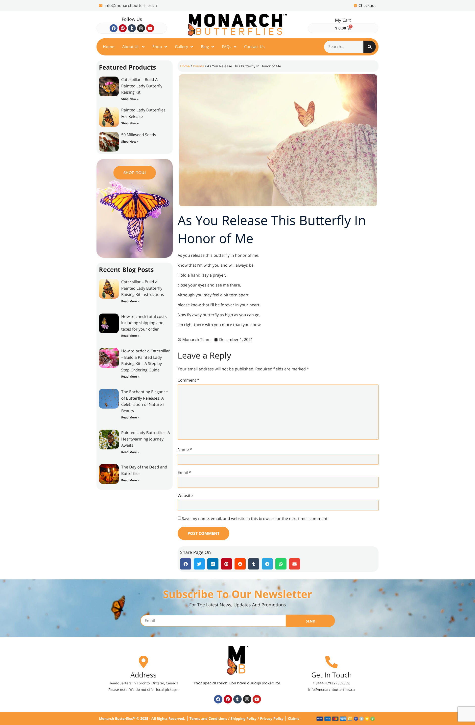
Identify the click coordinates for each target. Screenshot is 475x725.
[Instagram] (141, 28)
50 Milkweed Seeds (138, 134)
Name (185, 449)
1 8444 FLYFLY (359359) (331, 683)
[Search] (369, 47)
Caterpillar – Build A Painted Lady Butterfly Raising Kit (141, 86)
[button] (185, 564)
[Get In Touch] (331, 662)
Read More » (130, 301)
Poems (198, 66)
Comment (188, 380)
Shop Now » (130, 99)
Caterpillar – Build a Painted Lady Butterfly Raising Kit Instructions (142, 288)
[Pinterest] (123, 28)
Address (143, 674)
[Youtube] (150, 28)
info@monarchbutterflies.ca (331, 689)
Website (185, 495)
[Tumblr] (132, 28)
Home (185, 66)
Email (184, 472)
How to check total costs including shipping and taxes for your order (144, 323)
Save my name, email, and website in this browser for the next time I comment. (255, 518)
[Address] (143, 662)
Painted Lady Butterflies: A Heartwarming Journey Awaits (145, 439)
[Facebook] (114, 28)
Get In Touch (331, 674)
